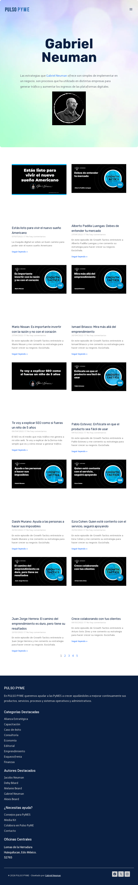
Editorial (9, 746)
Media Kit (10, 820)
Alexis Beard (11, 799)
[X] (121, 874)
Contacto (10, 830)
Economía (10, 740)
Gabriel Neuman (56, 75)
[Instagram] (127, 874)
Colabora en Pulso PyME (19, 825)
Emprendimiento (14, 751)
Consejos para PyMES (17, 814)
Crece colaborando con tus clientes (96, 619)
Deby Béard (11, 783)
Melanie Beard (13, 788)
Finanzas (9, 762)
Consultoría (11, 735)
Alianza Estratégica (16, 719)
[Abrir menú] (131, 9)
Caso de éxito (12, 729)
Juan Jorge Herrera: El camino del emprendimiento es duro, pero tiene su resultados (38, 623)
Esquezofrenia (13, 756)
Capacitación (12, 724)
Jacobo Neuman (14, 777)
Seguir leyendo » (20, 252)
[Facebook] (114, 874)
